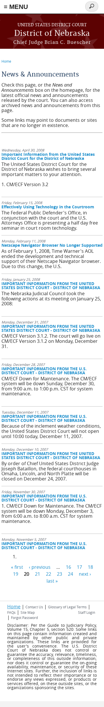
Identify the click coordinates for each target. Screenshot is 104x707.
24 (70, 574)
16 (68, 567)
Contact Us (34, 607)
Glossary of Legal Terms (67, 607)
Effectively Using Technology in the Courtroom (47, 207)
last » (52, 581)
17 (79, 567)
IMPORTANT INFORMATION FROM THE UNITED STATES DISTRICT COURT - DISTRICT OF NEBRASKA (50, 285)
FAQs (11, 612)
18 (90, 567)
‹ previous (40, 567)
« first (17, 567)
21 (37, 574)
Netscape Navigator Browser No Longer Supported (52, 245)
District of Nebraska (52, 33)
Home (6, 61)
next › (85, 574)
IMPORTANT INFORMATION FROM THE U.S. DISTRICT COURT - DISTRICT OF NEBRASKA (44, 370)
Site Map (28, 612)
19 (15, 574)
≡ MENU (16, 6)
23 (59, 574)
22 (48, 574)
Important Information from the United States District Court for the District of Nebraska (48, 156)
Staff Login (86, 612)
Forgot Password (24, 617)
